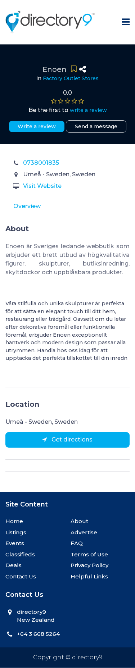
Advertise (84, 532)
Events (14, 543)
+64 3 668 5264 (38, 633)
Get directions (71, 439)
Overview (27, 206)
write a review (88, 110)
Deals (13, 565)
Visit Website (42, 185)
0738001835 (41, 162)
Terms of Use (89, 554)
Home (14, 521)
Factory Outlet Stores (71, 78)
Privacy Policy (89, 565)
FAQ (77, 543)
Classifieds (20, 554)
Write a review (37, 126)
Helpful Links (89, 576)
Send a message (96, 126)
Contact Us (20, 576)
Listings (15, 532)
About (79, 521)
